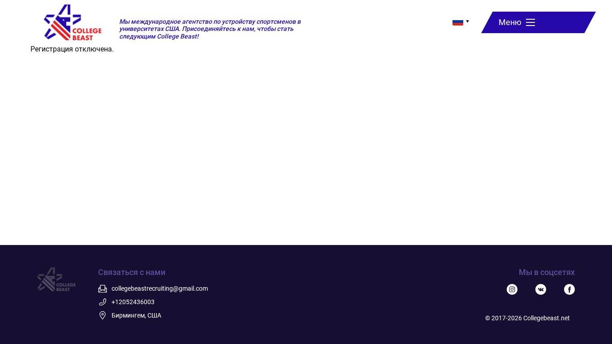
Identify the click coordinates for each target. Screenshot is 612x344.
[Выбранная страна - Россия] (458, 21)
